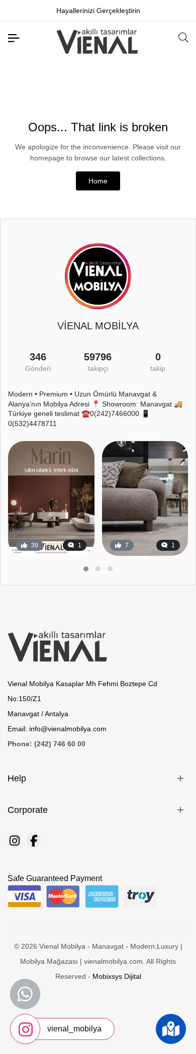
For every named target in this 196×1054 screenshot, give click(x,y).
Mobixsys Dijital (116, 976)
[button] (86, 569)
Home (98, 181)
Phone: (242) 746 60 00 (46, 744)
